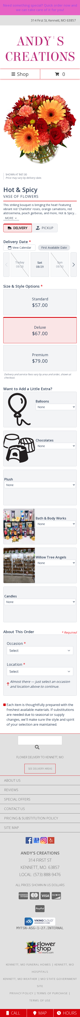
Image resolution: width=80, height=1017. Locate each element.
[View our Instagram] (43, 842)
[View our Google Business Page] (36, 842)
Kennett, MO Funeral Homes (28, 964)
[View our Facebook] (29, 842)
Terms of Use (40, 1000)
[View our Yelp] (51, 842)
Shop (23, 74)
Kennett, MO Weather (20, 979)
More (9, 218)
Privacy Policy (21, 993)
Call (14, 1013)
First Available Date (54, 247)
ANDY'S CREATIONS (40, 49)
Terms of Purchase (52, 993)
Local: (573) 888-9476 (40, 874)
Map (41, 1013)
